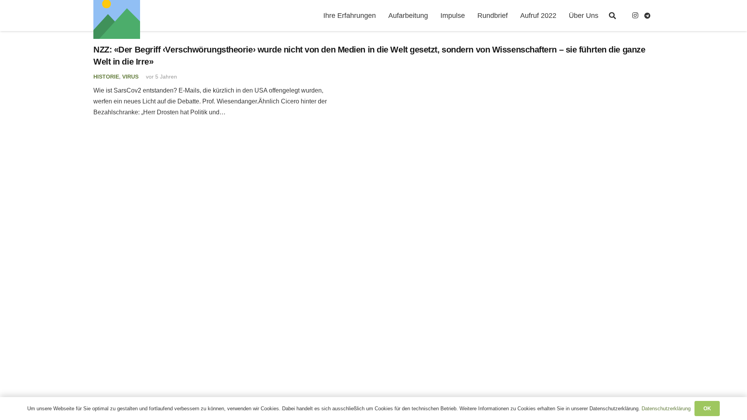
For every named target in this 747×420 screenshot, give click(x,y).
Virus (130, 77)
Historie (106, 77)
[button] (612, 15)
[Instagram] (635, 15)
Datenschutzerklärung (666, 408)
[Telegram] (647, 15)
